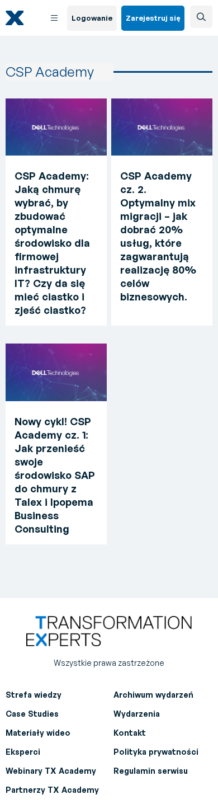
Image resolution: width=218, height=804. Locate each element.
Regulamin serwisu (150, 770)
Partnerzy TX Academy (52, 789)
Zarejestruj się (153, 17)
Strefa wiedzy (33, 694)
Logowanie (92, 17)
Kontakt (129, 732)
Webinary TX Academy (51, 770)
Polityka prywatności (155, 751)
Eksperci (23, 751)
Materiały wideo (38, 732)
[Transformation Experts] (23, 18)
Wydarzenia (136, 713)
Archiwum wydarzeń (153, 694)
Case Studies (32, 713)
